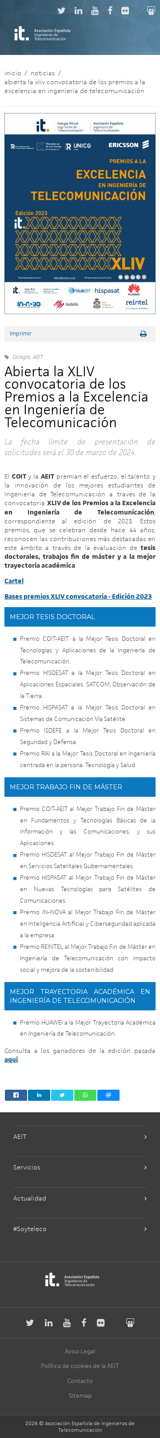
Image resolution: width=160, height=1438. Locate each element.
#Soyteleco (30, 1228)
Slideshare (151, 10)
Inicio (12, 73)
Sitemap (80, 1395)
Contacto (80, 1381)
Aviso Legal (80, 1351)
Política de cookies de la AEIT (80, 1366)
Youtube (95, 10)
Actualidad (29, 1198)
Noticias (43, 73)
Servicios (26, 1167)
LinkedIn (78, 10)
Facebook (110, 10)
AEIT (19, 1136)
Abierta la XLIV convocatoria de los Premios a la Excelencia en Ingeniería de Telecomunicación (74, 86)
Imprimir (21, 333)
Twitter (61, 10)
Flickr (125, 10)
